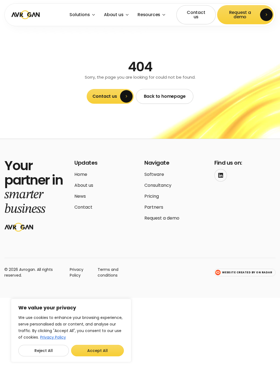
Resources (149, 14)
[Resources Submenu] (164, 15)
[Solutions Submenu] (94, 15)
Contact (83, 207)
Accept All (97, 350)
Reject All (43, 350)
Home (80, 174)
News (80, 196)
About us (113, 14)
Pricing (151, 196)
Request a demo (161, 218)
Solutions (79, 14)
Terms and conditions (108, 272)
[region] (71, 330)
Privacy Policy (53, 337)
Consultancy (157, 185)
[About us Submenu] (128, 15)
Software (154, 174)
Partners (153, 207)
